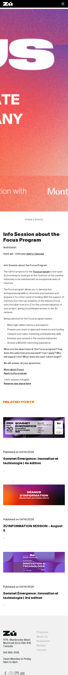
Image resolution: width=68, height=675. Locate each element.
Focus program (41, 272)
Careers (41, 650)
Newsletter (43, 641)
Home (28, 219)
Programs (42, 632)
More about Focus (14, 370)
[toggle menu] (63, 4)
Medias (41, 645)
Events (39, 219)
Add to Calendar (35, 254)
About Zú (42, 637)
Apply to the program (15, 373)
